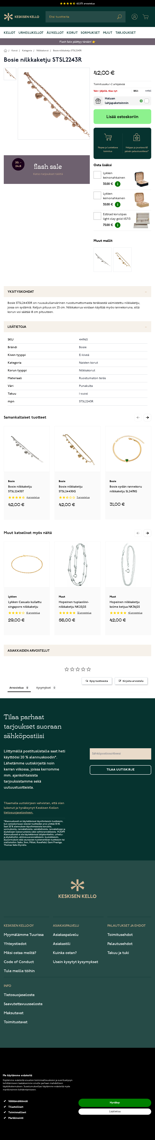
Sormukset (90, 33)
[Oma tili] (135, 17)
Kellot (10, 33)
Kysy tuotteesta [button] (99, 681)
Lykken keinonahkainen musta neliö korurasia (114, 176)
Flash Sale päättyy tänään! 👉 (77, 41)
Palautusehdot (120, 944)
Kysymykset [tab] (43, 687)
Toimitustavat (15, 1022)
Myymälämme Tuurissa (24, 935)
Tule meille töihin (19, 971)
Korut (72, 33)
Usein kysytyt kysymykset (75, 962)
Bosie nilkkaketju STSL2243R (67, 50)
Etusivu (5, 50)
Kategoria (27, 50)
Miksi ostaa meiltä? (20, 953)
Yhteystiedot (15, 944)
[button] (147, 417)
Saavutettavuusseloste (23, 1004)
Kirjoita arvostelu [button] (133, 681)
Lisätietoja (17, 327)
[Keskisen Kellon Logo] (22, 17)
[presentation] (95, 97)
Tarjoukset (125, 33)
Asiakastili (61, 944)
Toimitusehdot (120, 935)
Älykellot (55, 33)
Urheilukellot (31, 33)
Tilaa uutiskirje (121, 769)
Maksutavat (13, 1013)
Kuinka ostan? (65, 953)
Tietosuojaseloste (19, 995)
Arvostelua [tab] (16, 687)
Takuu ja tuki (118, 953)
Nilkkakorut (42, 50)
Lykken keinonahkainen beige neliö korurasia (114, 196)
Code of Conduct (19, 962)
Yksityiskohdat (21, 291)
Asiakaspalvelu (65, 935)
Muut (107, 33)
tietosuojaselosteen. (18, 812)
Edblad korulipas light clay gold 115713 (116, 216)
